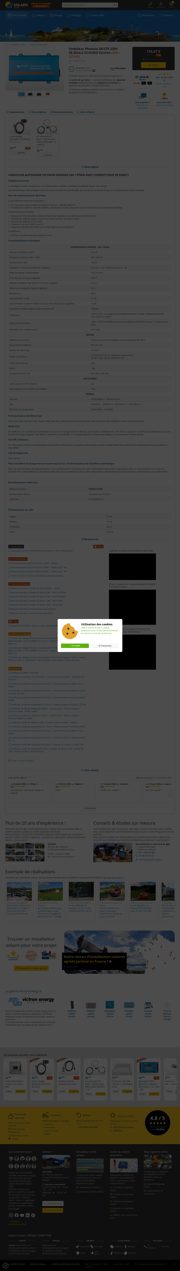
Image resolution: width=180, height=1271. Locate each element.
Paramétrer (106, 646)
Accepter (75, 645)
